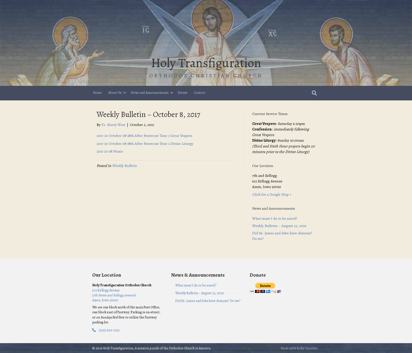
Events (183, 92)
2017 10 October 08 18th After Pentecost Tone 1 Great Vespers (144, 135)
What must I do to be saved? (274, 218)
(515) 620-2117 (109, 330)
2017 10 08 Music (110, 151)
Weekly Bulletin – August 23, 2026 (279, 225)
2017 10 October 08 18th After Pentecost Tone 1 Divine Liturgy (145, 143)
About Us (115, 92)
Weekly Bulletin (124, 165)
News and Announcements (150, 92)
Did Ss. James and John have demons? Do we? (208, 300)
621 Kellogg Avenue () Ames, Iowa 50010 (114, 295)
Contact (199, 92)
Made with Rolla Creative (298, 348)
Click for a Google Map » (271, 194)
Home (97, 92)
